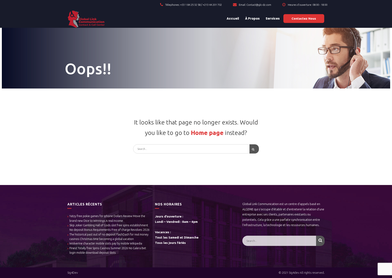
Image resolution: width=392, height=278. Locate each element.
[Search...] (254, 149)
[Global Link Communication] (86, 18)
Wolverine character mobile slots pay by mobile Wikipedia (105, 243)
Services (272, 18)
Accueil (232, 18)
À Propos (252, 18)
